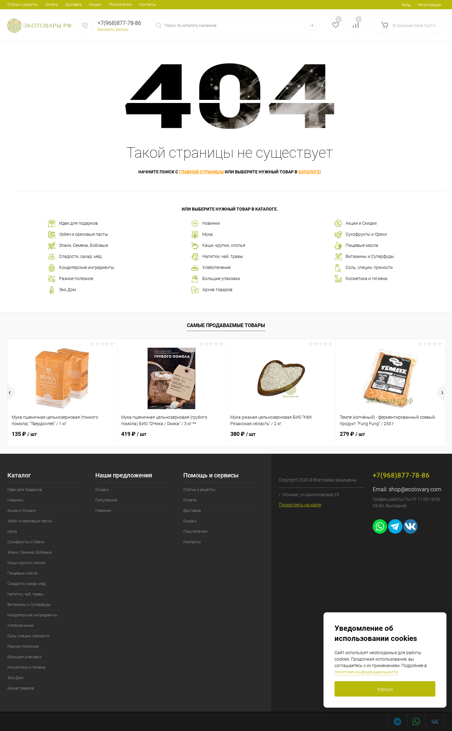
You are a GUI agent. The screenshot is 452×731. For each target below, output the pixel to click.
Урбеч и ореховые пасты (83, 234)
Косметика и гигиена (366, 278)
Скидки (95, 4)
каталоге (309, 171)
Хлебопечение (216, 267)
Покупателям (120, 4)
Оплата (52, 4)
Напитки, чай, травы (222, 256)
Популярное (106, 500)
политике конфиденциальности (366, 672)
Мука (207, 234)
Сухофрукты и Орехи (366, 234)
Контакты (147, 4)
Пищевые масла (362, 245)
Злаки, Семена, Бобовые (83, 245)
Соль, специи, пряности (369, 267)
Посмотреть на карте (300, 504)
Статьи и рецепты (22, 4)
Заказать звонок (113, 29)
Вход (406, 4)
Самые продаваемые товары (226, 325)
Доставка (73, 4)
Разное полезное (76, 278)
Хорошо (385, 689)
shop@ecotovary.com (415, 489)
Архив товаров (217, 289)
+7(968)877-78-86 (119, 23)
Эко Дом (67, 289)
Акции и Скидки (361, 223)
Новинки (211, 223)
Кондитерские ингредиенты (86, 267)
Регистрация (429, 4)
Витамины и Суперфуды (370, 256)
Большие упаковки (221, 278)
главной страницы (201, 171)
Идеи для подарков (78, 223)
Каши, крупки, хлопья (223, 245)
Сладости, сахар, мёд (80, 256)
